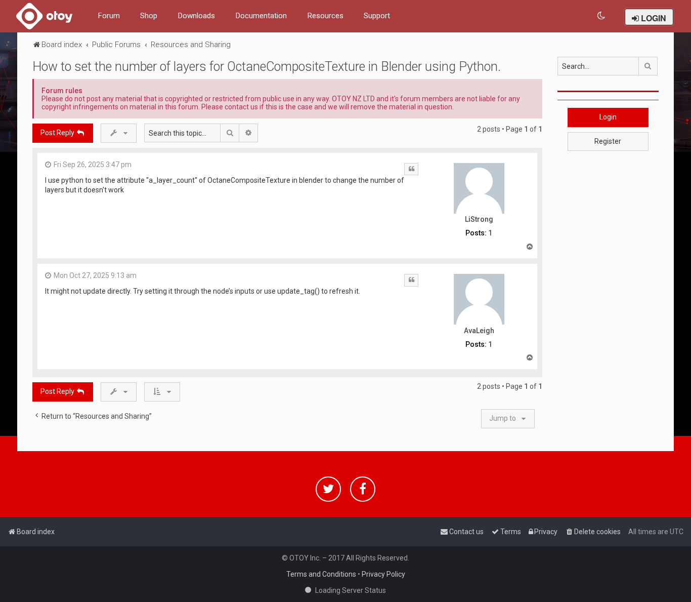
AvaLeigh (479, 331)
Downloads (196, 15)
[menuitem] (601, 16)
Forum (109, 15)
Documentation (261, 15)
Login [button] (608, 117)
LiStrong (479, 219)
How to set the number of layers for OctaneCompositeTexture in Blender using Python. (266, 66)
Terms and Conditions (321, 574)
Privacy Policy (383, 574)
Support (377, 15)
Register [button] (607, 141)
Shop (148, 15)
